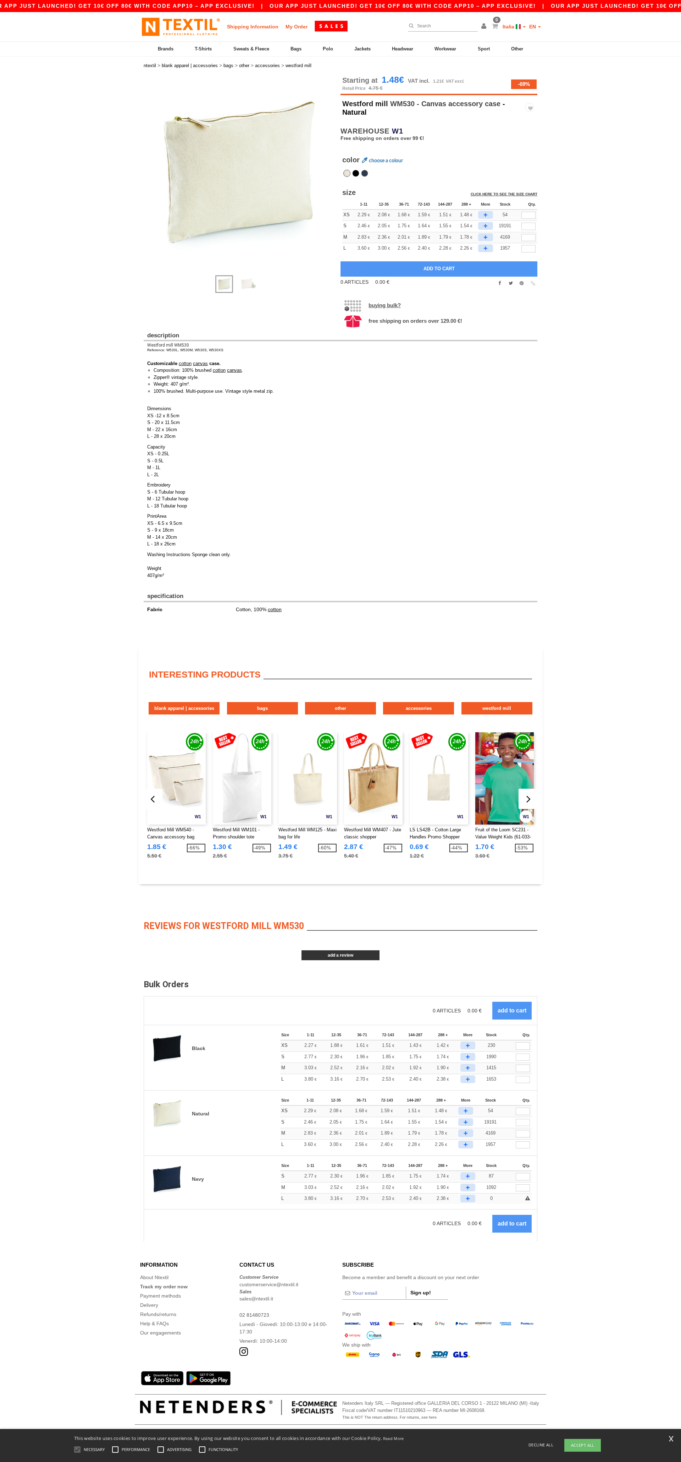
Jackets (362, 48)
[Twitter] (511, 283)
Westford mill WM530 (168, 345)
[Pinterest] (522, 283)
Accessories (419, 708)
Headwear (402, 48)
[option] (239, 172)
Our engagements (160, 1333)
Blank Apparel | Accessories (184, 708)
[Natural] (346, 173)
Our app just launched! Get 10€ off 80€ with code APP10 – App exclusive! (403, 6)
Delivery (149, 1305)
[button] (484, 26)
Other (517, 48)
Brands (165, 48)
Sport (484, 48)
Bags (295, 48)
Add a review (340, 955)
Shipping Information (252, 26)
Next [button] (149, 179)
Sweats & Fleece (251, 48)
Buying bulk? (385, 305)
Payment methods (160, 1296)
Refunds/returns (158, 1314)
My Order (297, 26)
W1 (397, 131)
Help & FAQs (154, 1323)
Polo (328, 48)
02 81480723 (254, 1315)
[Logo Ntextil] (181, 26)
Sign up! (420, 1292)
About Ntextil (154, 1277)
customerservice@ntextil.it (268, 1284)
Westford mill (365, 104)
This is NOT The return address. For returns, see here (389, 1417)
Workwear (445, 48)
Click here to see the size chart (504, 194)
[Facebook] (500, 283)
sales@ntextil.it (256, 1298)
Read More (393, 1438)
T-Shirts (203, 48)
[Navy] (364, 173)
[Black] (355, 173)
